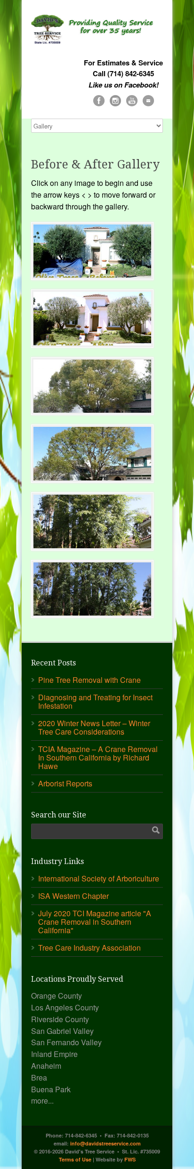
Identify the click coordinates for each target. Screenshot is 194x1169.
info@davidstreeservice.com (105, 1143)
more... (42, 1100)
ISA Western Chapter (73, 895)
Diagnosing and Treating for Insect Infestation (95, 701)
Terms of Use (75, 1159)
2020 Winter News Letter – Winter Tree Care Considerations (94, 727)
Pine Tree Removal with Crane (89, 679)
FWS (130, 1159)
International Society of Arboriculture (98, 878)
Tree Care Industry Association (89, 947)
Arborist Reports (65, 783)
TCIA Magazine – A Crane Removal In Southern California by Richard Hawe (98, 757)
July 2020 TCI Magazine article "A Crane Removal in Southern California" (94, 922)
